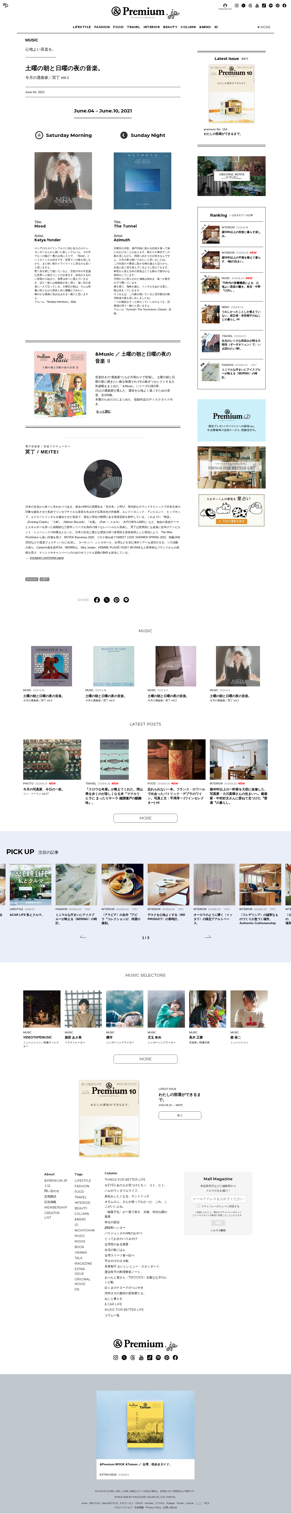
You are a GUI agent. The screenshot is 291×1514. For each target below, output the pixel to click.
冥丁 (45, 579)
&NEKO (205, 27)
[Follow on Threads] (250, 5)
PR (77, 1289)
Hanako (149, 1503)
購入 (180, 1115)
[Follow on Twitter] (243, 5)
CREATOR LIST (225, 9)
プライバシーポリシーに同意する (220, 1206)
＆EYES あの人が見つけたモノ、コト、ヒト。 (136, 1185)
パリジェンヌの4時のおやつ (123, 1233)
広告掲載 (50, 1202)
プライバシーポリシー (231, 1212)
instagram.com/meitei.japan (47, 557)
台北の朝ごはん (115, 1250)
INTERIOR (152, 27)
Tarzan (180, 1503)
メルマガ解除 (218, 1230)
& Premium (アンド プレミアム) (145, 12)
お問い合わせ (170, 1507)
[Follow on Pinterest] (277, 5)
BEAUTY (170, 27)
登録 (218, 1222)
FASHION (102, 27)
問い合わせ (51, 1191)
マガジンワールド (123, 1507)
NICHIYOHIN (85, 1230)
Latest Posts (145, 724)
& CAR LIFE (113, 1304)
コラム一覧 (112, 1315)
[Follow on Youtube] (257, 5)
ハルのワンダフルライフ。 (122, 1191)
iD (216, 27)
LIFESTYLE (82, 27)
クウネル (160, 1503)
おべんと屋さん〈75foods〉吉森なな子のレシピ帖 (136, 1279)
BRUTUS (94, 1503)
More (146, 818)
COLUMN (188, 27)
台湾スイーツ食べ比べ (119, 1255)
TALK (78, 1258)
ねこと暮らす (113, 1299)
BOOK (79, 1247)
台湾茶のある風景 (116, 1244)
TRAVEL (133, 27)
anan (85, 1503)
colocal (190, 1503)
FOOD (118, 27)
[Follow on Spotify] (270, 5)
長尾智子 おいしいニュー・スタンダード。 (133, 1266)
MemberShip (55, 1207)
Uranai (81, 1252)
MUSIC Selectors (145, 975)
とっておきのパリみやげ (121, 1239)
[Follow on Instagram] (236, 5)
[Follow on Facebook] (284, 5)
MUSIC (40, 44)
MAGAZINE (83, 1263)
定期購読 (50, 1196)
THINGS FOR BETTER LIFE (125, 1180)
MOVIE (80, 1241)
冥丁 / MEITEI (48, 449)
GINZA (139, 1503)
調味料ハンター (115, 1228)
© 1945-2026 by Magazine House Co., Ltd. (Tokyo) (145, 1497)
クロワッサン (127, 1503)
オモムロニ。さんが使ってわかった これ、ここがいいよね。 (136, 1204)
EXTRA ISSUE (80, 1271)
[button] (83, 937)
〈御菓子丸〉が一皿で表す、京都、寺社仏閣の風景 (136, 1214)
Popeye (170, 1503)
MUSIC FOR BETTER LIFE (124, 1310)
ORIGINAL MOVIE (83, 1281)
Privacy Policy (153, 1507)
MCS (206, 1503)
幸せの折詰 (112, 1222)
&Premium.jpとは (55, 1183)
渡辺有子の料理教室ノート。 (124, 1272)
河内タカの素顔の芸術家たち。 (125, 1293)
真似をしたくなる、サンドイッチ (127, 1196)
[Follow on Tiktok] (264, 5)
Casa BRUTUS (110, 1503)
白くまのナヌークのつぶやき (124, 1288)
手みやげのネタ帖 (116, 1261)
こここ (198, 1503)
